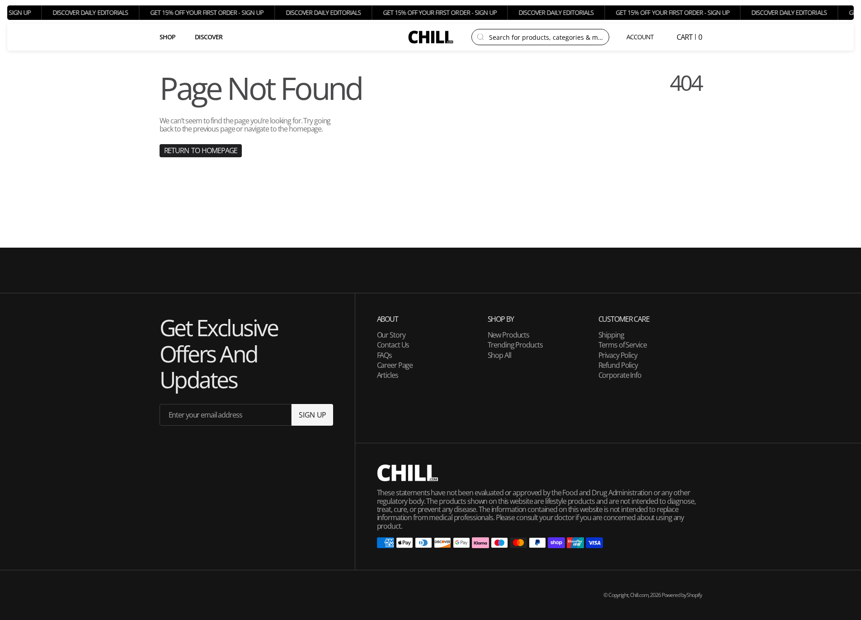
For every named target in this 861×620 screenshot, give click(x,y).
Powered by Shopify (682, 595)
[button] (640, 37)
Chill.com (639, 595)
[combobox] (546, 37)
